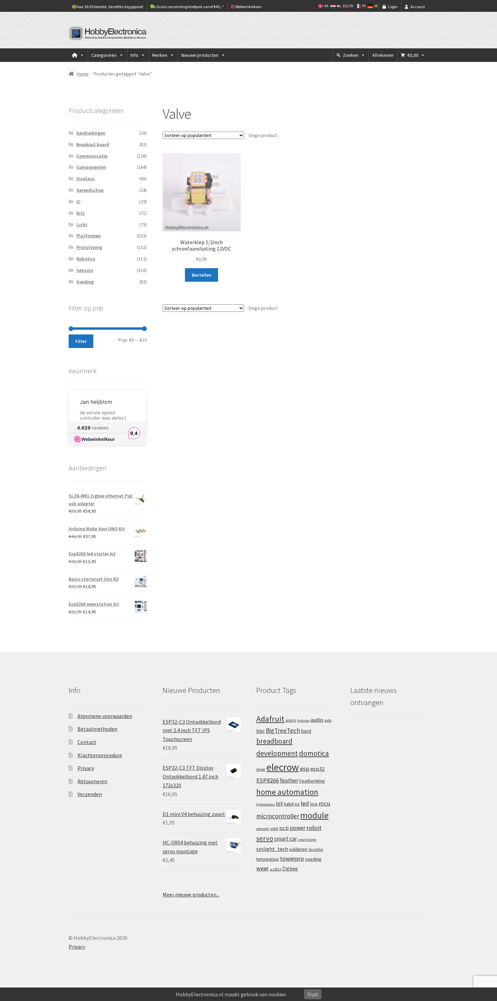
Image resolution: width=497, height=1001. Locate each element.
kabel (289, 804)
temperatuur (267, 859)
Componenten (91, 167)
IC (78, 202)
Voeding (85, 282)
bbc (260, 731)
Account (417, 6)
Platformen (88, 236)
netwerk (262, 829)
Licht (81, 225)
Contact (86, 742)
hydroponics (265, 804)
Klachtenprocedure (99, 755)
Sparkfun (315, 849)
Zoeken (350, 55)
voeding (313, 859)
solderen (298, 849)
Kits (80, 213)
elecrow (282, 767)
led (305, 803)
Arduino (303, 720)
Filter (81, 341)
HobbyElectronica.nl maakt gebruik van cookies (231, 994)
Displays (85, 179)
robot (314, 828)
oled (274, 828)
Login (393, 6)
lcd (297, 804)
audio (316, 719)
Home (83, 74)
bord (306, 731)
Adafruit (270, 719)
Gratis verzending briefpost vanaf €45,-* (190, 6)
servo (264, 838)
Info (134, 55)
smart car (285, 838)
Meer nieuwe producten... (191, 894)
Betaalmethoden (97, 728)
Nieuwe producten (199, 55)
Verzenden (89, 794)
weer (262, 868)
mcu (324, 803)
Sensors (84, 270)
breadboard (274, 741)
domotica (314, 753)
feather (289, 780)
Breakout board (92, 144)
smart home (307, 839)
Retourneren (92, 781)
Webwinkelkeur (248, 6)
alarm (290, 720)
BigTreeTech (283, 730)
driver (260, 769)
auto (327, 720)
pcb (284, 828)
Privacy (85, 768)
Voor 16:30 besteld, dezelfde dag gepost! (109, 6)
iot (279, 803)
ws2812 (275, 869)
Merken (159, 55)
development (277, 753)
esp (304, 768)
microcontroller (277, 816)
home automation (287, 792)
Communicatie (92, 156)
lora (313, 804)
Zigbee (290, 868)
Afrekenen (383, 55)
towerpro (292, 858)
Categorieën (104, 55)
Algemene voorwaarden (104, 716)
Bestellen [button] (201, 275)
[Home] (78, 55)
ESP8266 (267, 780)
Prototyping (89, 247)
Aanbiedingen (90, 133)
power (297, 828)
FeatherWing (312, 781)
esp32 (317, 768)
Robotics (85, 259)
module (314, 815)
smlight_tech (272, 848)
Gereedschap (90, 190)
